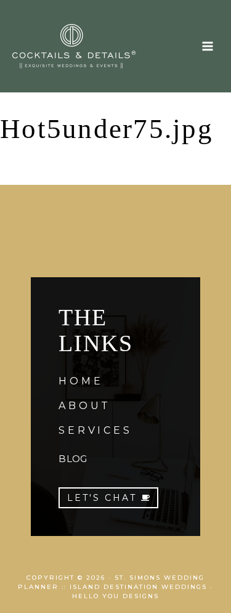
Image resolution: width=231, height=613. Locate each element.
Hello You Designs (115, 596)
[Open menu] (207, 45)
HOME (81, 381)
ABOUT (85, 406)
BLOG (73, 459)
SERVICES (95, 430)
